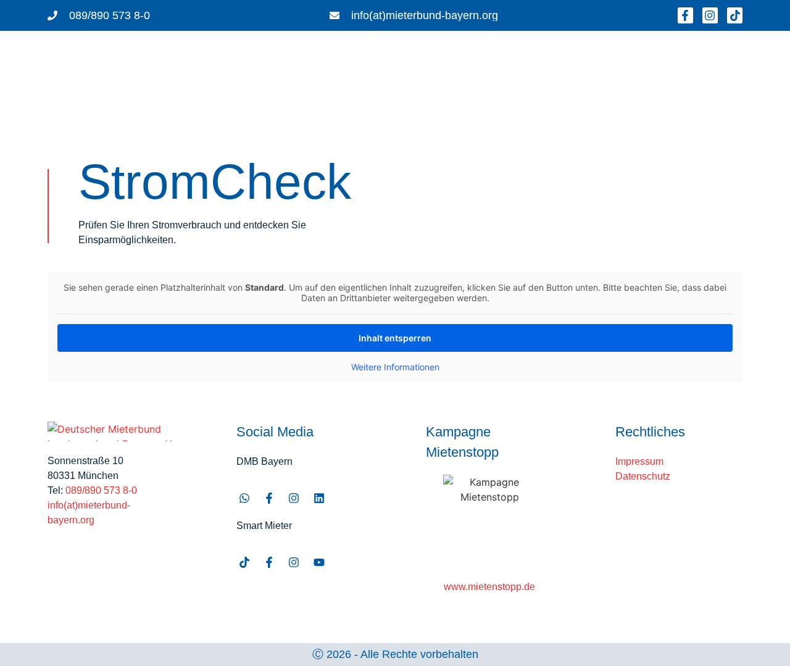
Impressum (639, 461)
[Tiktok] (734, 15)
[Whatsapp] (244, 498)
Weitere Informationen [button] (395, 367)
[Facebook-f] (685, 15)
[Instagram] (710, 15)
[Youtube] (318, 562)
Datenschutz (642, 476)
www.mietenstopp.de (489, 586)
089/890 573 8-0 (101, 490)
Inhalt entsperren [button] (395, 338)
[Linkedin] (318, 498)
